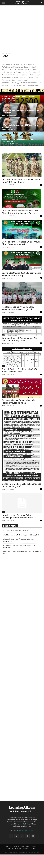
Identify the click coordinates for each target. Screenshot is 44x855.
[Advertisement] (22, 29)
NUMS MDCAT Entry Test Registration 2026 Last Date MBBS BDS (22, 553)
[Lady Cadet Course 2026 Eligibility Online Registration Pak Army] (22, 260)
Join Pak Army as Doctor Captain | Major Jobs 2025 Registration (21, 180)
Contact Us (16, 846)
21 (41, 278)
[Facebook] (11, 836)
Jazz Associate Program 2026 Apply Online (17, 530)
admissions (13, 60)
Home (4, 53)
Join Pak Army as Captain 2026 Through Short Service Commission (21, 243)
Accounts (5, 60)
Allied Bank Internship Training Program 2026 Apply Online (21, 535)
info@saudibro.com (26, 830)
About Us (8, 846)
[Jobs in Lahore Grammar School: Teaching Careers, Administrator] (22, 503)
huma (3, 100)
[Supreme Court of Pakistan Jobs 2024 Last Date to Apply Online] (22, 326)
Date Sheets (33, 848)
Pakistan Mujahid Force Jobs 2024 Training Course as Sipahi (18, 401)
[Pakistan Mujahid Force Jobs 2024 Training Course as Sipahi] (22, 388)
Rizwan (4, 247)
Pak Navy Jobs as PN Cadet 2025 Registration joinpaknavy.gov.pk (18, 308)
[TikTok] (22, 836)
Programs (18, 848)
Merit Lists (10, 848)
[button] (3, 2)
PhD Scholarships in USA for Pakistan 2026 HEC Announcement (18, 540)
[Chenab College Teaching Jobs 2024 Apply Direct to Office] (22, 357)
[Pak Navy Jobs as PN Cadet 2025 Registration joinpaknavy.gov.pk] (22, 293)
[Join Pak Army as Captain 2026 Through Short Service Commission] (22, 229)
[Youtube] (33, 836)
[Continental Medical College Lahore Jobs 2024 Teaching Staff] (22, 445)
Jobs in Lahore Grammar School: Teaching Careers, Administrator (17, 516)
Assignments (31, 60)
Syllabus (25, 848)
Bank (38, 60)
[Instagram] (16, 836)
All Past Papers (22, 60)
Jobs (4, 176)
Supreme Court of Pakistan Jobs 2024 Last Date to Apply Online (20, 339)
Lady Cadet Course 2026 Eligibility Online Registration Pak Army (21, 274)
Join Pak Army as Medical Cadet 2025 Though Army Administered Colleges (20, 211)
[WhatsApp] (27, 836)
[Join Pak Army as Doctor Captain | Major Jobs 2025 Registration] (22, 165)
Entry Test (34, 846)
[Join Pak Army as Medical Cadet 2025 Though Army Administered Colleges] (22, 198)
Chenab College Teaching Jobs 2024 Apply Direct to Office (19, 370)
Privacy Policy (25, 846)
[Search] (41, 2)
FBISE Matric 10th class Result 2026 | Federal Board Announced (19, 546)
